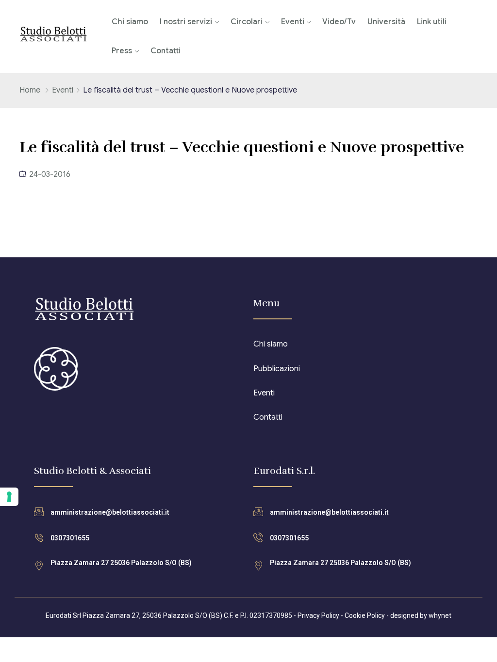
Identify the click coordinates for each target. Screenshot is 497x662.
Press (122, 51)
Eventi (292, 22)
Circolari (247, 22)
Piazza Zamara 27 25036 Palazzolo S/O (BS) (121, 563)
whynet (440, 615)
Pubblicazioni (276, 369)
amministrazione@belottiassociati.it (109, 512)
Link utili (432, 22)
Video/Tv (339, 22)
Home (29, 90)
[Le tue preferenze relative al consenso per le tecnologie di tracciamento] (9, 497)
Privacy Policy (318, 615)
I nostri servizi (186, 22)
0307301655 (69, 538)
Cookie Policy (365, 615)
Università (386, 22)
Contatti (165, 51)
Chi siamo (130, 22)
